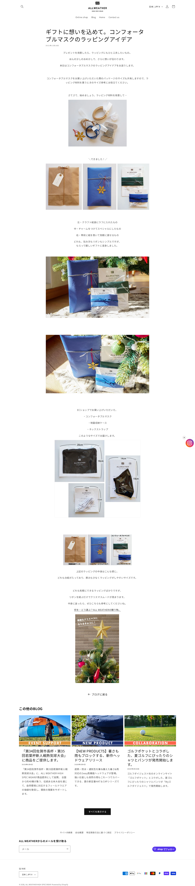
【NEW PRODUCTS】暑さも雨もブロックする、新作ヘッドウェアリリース (97, 755)
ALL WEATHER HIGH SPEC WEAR (38, 884)
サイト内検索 (66, 832)
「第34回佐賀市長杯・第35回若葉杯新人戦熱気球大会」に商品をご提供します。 (45, 755)
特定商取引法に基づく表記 (98, 832)
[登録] (67, 848)
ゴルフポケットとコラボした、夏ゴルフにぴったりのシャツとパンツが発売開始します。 (150, 758)
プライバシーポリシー (124, 832)
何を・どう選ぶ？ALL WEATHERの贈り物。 (97, 609)
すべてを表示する (97, 811)
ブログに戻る (100, 694)
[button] (22, 6)
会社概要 (79, 832)
